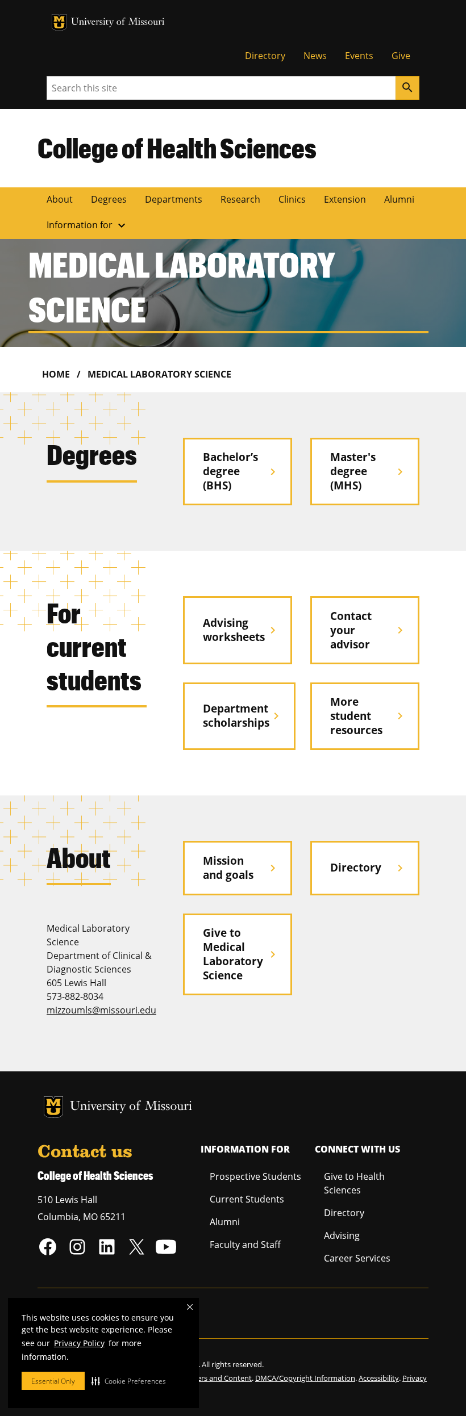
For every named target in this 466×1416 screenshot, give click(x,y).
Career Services (357, 1258)
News (315, 55)
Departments (173, 199)
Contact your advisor (368, 630)
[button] (128, 1381)
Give (401, 55)
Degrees (109, 199)
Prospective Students (255, 1176)
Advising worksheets (241, 629)
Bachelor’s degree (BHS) (241, 471)
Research (240, 199)
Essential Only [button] (53, 1381)
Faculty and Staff (245, 1244)
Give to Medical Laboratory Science (241, 954)
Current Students (247, 1199)
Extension (345, 199)
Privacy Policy (79, 1343)
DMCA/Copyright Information (305, 1378)
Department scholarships (243, 715)
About (60, 199)
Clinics (292, 199)
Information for (87, 225)
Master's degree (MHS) (368, 471)
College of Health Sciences (177, 147)
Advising (342, 1235)
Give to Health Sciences (354, 1183)
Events (359, 55)
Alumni (399, 199)
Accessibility (379, 1378)
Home (56, 374)
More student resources (368, 716)
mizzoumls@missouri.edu (101, 1010)
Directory (265, 55)
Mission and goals (241, 867)
